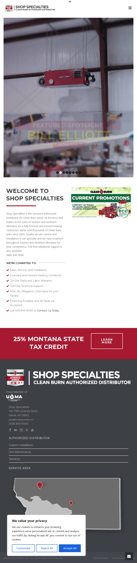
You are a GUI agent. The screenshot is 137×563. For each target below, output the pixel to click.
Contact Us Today (48, 310)
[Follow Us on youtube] (32, 430)
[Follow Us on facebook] (10, 430)
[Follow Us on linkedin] (15, 430)
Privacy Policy (100, 558)
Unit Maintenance (20, 452)
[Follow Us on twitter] (26, 430)
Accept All (69, 548)
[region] (46, 535)
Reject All (47, 548)
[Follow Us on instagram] (21, 430)
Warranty (14, 458)
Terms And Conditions (123, 558)
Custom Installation (21, 445)
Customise (23, 548)
